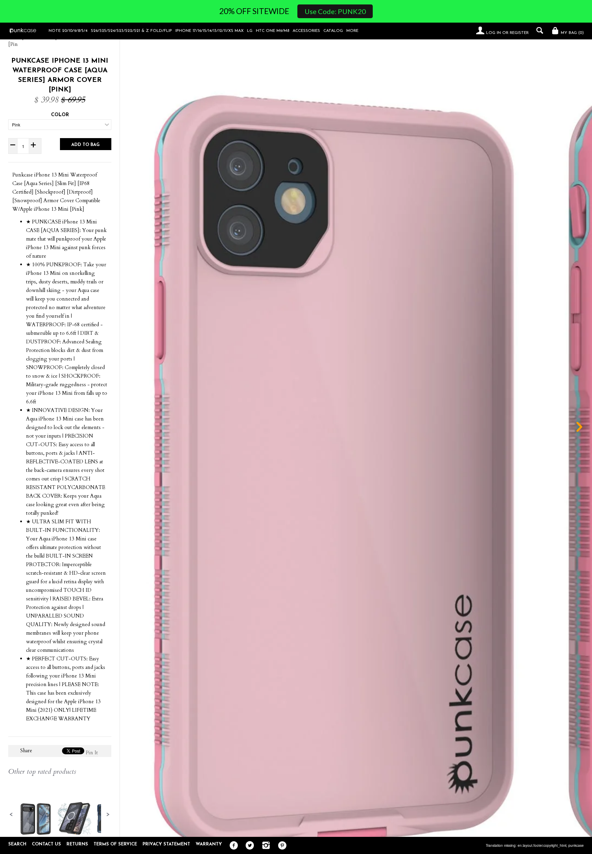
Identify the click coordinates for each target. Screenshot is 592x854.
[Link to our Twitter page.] (248, 845)
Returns (77, 844)
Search (17, 844)
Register (519, 33)
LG (249, 31)
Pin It (92, 752)
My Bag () (571, 33)
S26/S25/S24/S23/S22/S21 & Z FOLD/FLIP (131, 31)
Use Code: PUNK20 (335, 11)
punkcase (576, 845)
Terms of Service (115, 844)
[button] (11, 815)
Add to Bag (85, 145)
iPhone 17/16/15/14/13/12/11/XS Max (209, 31)
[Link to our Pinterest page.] (280, 845)
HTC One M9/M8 (272, 31)
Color (60, 115)
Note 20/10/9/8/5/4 (68, 31)
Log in (493, 33)
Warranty (209, 844)
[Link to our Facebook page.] (232, 845)
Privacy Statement (166, 844)
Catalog (333, 31)
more (352, 31)
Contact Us (46, 844)
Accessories (306, 31)
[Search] (538, 30)
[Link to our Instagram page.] (264, 845)
